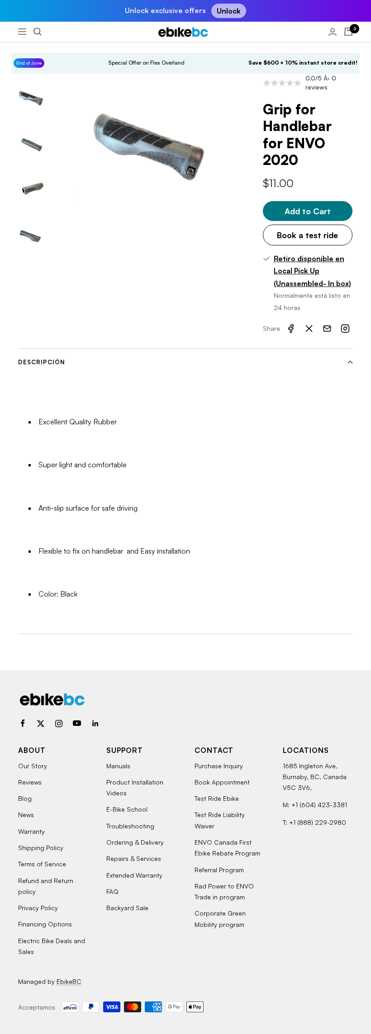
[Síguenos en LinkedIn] (95, 723)
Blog (25, 798)
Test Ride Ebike (217, 798)
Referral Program (219, 870)
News (26, 814)
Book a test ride (307, 235)
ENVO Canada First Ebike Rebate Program (227, 847)
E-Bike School (126, 809)
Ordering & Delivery (135, 842)
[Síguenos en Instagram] (58, 723)
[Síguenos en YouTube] (76, 723)
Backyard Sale (127, 908)
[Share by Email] (327, 328)
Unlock (229, 10)
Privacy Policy (38, 908)
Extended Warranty (134, 875)
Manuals (118, 766)
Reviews (30, 782)
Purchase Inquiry (219, 766)
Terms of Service (42, 864)
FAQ (112, 891)
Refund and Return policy (45, 886)
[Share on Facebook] (291, 328)
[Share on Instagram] (345, 328)
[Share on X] (309, 328)
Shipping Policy (40, 847)
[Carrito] (348, 32)
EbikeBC (69, 981)
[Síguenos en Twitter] (40, 723)
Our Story (32, 766)
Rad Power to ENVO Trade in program (224, 891)
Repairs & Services (133, 858)
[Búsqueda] (37, 32)
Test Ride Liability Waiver (220, 820)
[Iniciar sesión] (332, 32)
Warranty (31, 831)
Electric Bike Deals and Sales (51, 946)
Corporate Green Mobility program (220, 918)
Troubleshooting (130, 826)
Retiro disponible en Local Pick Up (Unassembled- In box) (312, 271)
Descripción (41, 362)
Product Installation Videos (134, 787)
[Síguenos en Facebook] (22, 723)
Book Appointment (222, 782)
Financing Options (45, 924)
